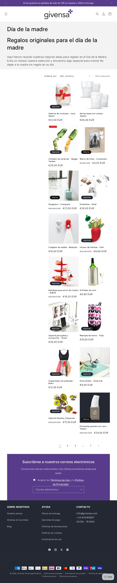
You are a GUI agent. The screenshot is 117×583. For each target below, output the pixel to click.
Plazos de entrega (51, 513)
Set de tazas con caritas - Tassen (92, 114)
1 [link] (59, 445)
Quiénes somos (14, 513)
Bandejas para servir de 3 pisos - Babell (63, 291)
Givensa (20, 573)
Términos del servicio (68, 576)
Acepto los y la (61, 482)
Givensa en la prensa (17, 520)
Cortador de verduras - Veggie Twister (63, 160)
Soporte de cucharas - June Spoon (62, 114)
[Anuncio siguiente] (111, 3)
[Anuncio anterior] (5, 3)
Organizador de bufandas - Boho (61, 382)
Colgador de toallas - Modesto (63, 247)
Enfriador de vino (88, 290)
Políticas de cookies (52, 533)
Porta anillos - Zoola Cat (91, 381)
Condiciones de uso (52, 539)
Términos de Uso (60, 480)
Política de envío (49, 576)
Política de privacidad (53, 573)
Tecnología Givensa (33, 573)
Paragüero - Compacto (59, 204)
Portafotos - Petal (88, 204)
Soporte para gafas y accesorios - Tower (58, 336)
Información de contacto (75, 573)
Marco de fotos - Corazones (93, 159)
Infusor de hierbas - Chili (92, 247)
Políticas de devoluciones (54, 526)
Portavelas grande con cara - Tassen (93, 427)
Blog (9, 526)
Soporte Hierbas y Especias (62, 418)
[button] (6, 14)
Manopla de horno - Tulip (92, 335)
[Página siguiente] (98, 446)
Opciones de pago (51, 520)
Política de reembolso (98, 573)
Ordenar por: (50, 76)
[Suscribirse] (81, 489)
